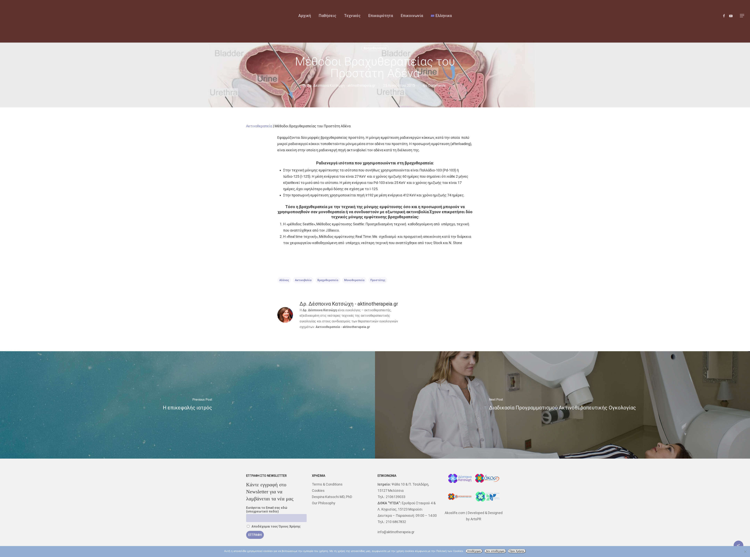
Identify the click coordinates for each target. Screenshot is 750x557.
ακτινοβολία (303, 280)
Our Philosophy (323, 503)
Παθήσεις (327, 16)
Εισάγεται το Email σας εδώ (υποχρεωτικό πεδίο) (266, 509)
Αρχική (304, 16)
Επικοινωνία (412, 16)
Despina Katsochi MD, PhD (332, 497)
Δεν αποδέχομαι (495, 551)
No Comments (434, 85)
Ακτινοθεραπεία (259, 126)
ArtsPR (476, 519)
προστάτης (377, 280)
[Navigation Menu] (742, 16)
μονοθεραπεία (354, 280)
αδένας (284, 280)
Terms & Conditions (327, 484)
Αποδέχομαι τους (276, 526)
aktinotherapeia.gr (356, 327)
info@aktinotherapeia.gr (396, 532)
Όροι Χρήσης (517, 551)
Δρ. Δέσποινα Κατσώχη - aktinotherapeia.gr (341, 85)
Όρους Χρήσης (290, 526)
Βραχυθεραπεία (375, 48)
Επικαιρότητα (380, 16)
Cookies (318, 490)
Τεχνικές (352, 16)
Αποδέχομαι (474, 551)
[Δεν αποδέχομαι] (745, 551)
